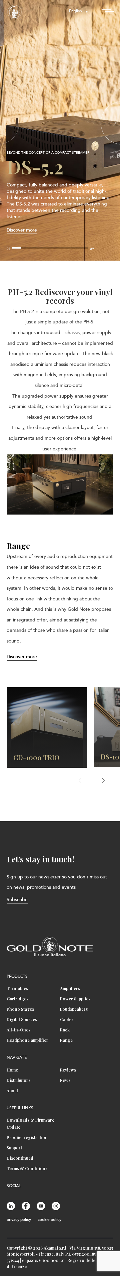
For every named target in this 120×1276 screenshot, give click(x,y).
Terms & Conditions (27, 1168)
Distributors (18, 1080)
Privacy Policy (19, 1220)
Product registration (27, 1137)
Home (12, 1070)
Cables (66, 1019)
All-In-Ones (18, 1029)
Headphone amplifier (27, 1040)
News (65, 1080)
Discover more (22, 230)
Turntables (17, 988)
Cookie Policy (49, 1220)
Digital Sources (22, 1019)
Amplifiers (70, 988)
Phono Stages (20, 1009)
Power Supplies (75, 998)
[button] (112, 123)
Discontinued (20, 1158)
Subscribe (17, 899)
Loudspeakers (74, 1009)
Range (66, 1040)
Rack (65, 1029)
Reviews (68, 1070)
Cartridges (17, 998)
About (12, 1090)
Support (14, 1147)
